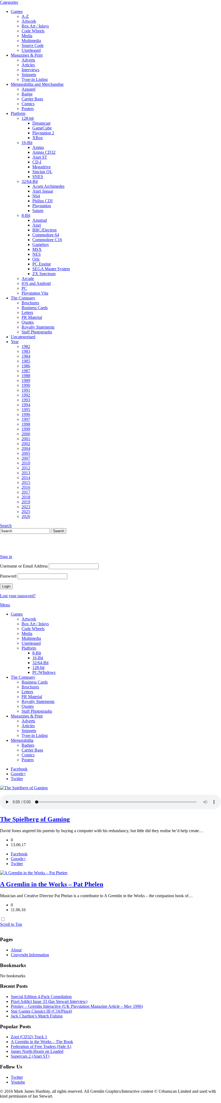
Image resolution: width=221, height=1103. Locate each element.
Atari (36, 225)
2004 (26, 448)
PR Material (32, 317)
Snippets (29, 74)
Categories (9, 2)
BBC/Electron (44, 230)
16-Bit (27, 142)
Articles (28, 65)
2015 (26, 482)
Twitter (17, 778)
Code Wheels (33, 31)
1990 (26, 385)
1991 (26, 390)
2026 (26, 516)
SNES (37, 176)
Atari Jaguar (42, 191)
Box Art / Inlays (35, 26)
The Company (23, 298)
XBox (37, 137)
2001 (26, 438)
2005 (26, 453)
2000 (26, 434)
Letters (27, 312)
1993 (26, 400)
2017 (26, 492)
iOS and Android (36, 283)
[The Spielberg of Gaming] (24, 788)
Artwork (29, 21)
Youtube (18, 1082)
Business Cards (35, 307)
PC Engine (41, 264)
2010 (26, 463)
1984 (26, 356)
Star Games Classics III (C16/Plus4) (41, 1011)
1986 (26, 366)
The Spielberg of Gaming (35, 819)
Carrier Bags (32, 99)
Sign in (6, 556)
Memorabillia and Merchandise (37, 84)
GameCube (42, 128)
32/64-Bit (30, 181)
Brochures (30, 302)
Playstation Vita (35, 293)
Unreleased (31, 50)
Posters (28, 108)
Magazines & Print (27, 55)
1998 (26, 424)
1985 (26, 361)
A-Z (25, 16)
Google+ (18, 773)
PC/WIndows (44, 672)
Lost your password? (18, 595)
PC (24, 288)
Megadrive (41, 167)
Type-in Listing (35, 79)
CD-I (36, 162)
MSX (37, 249)
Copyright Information (30, 954)
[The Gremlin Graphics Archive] (20, 547)
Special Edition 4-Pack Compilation (41, 996)
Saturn (37, 210)
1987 (26, 370)
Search (6, 525)
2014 (26, 477)
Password (8, 576)
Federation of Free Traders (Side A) (41, 1046)
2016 (26, 487)
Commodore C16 (47, 239)
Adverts (28, 60)
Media (27, 35)
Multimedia (31, 40)
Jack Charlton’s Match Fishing (37, 1016)
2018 (26, 497)
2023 (26, 506)
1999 (26, 429)
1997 (26, 419)
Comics (28, 103)
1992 (26, 395)
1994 (26, 404)
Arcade (28, 278)
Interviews (30, 69)
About (16, 950)
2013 (26, 472)
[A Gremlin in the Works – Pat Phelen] (33, 872)
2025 (26, 511)
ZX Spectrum (44, 273)
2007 (26, 458)
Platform (18, 113)
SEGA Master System (51, 269)
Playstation (41, 205)
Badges (28, 745)
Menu (5, 605)
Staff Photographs (37, 332)
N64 (36, 196)
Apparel (28, 89)
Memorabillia (22, 740)
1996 (26, 414)
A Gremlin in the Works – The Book (42, 1041)
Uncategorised (23, 336)
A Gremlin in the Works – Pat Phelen (51, 884)
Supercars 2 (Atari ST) (30, 1056)
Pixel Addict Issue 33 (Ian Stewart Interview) (49, 1001)
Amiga (38, 147)
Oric (36, 259)
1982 (26, 346)
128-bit (28, 118)
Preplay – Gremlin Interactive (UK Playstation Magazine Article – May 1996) (77, 1006)
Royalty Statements (38, 327)
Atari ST (39, 157)
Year (15, 341)
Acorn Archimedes (48, 186)
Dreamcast (41, 123)
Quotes (28, 322)
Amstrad (39, 220)
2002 (26, 443)
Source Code (33, 45)
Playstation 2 (43, 133)
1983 (26, 351)
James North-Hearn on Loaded (37, 1051)
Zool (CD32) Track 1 (29, 1036)
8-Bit (26, 215)
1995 (26, 409)
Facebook (19, 769)
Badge (27, 94)
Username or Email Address (24, 566)
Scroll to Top (11, 924)
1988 (26, 375)
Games (17, 11)
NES (36, 254)
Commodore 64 (45, 235)
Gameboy (40, 244)
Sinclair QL (42, 171)
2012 (26, 468)
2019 (26, 502)
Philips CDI (42, 201)
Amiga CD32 (44, 152)
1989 (26, 380)
